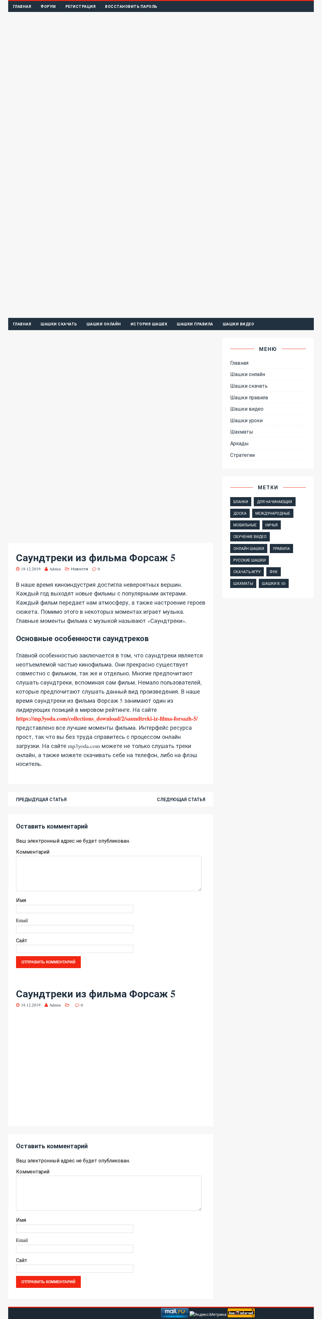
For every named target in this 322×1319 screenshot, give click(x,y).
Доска (240, 513)
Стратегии (242, 455)
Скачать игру (247, 571)
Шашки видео (238, 324)
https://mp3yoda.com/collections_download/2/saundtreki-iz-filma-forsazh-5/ (107, 718)
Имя (21, 900)
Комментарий (32, 851)
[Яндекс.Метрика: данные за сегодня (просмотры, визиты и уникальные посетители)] (208, 1314)
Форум (48, 6)
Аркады (239, 443)
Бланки (240, 501)
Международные (272, 513)
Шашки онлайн (103, 324)
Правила (281, 548)
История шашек (149, 324)
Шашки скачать (59, 324)
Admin (55, 569)
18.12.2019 (31, 569)
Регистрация (80, 6)
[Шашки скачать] (161, 313)
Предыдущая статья (41, 799)
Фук (273, 571)
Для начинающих (274, 501)
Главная (22, 6)
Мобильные (245, 524)
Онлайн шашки (248, 548)
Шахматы (241, 431)
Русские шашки (249, 560)
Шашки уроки (246, 420)
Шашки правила (195, 324)
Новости (79, 569)
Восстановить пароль (131, 6)
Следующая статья (181, 799)
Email (22, 920)
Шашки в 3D (274, 583)
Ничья (271, 524)
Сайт (21, 940)
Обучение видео (250, 536)
